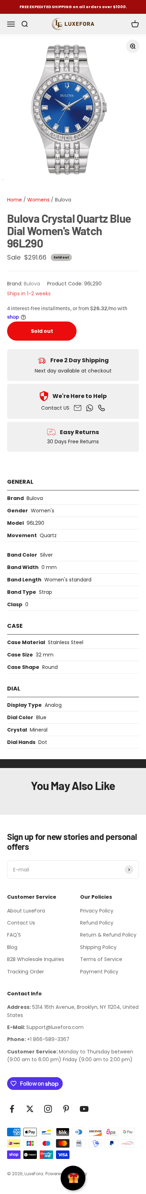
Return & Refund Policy (108, 934)
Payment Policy (99, 971)
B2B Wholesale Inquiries (35, 959)
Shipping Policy (98, 947)
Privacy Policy (96, 910)
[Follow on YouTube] (84, 1109)
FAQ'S (14, 934)
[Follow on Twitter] (30, 1109)
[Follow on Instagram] (48, 1109)
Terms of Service (101, 959)
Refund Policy (96, 922)
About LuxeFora (26, 910)
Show (73, 1178)
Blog (12, 947)
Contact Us (21, 922)
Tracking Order (25, 971)
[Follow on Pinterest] (66, 1109)
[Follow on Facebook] (12, 1109)
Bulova (63, 199)
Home (14, 199)
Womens (38, 199)
